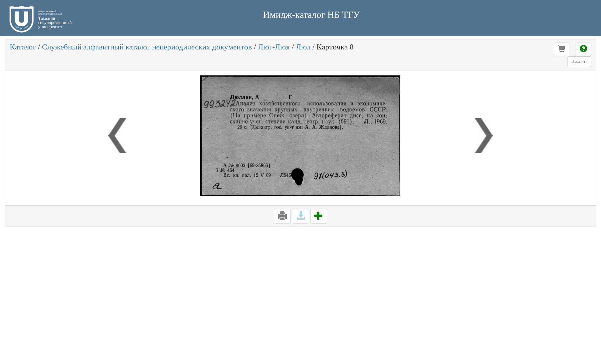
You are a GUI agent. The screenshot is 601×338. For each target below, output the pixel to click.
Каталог (23, 47)
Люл (303, 47)
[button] (561, 49)
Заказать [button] (579, 61)
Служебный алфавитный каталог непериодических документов (147, 47)
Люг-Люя (274, 47)
